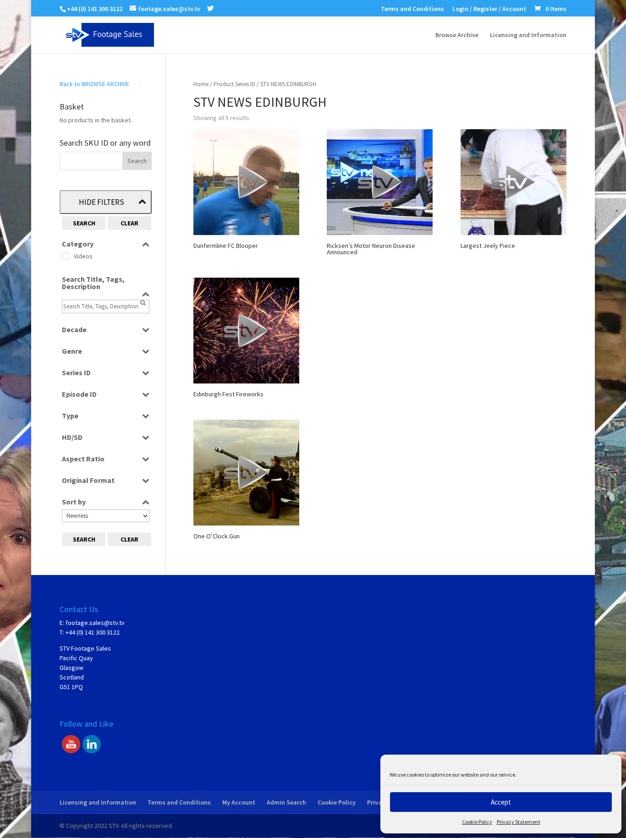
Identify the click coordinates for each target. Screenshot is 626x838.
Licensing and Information (528, 35)
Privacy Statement (518, 821)
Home (201, 84)
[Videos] (65, 255)
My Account (238, 802)
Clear (129, 223)
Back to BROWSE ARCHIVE (94, 84)
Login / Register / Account (489, 9)
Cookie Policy (477, 821)
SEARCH (84, 223)
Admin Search (286, 802)
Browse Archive (456, 35)
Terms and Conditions (412, 9)
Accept (501, 802)
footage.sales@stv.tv (95, 623)
